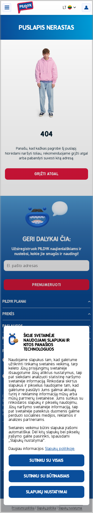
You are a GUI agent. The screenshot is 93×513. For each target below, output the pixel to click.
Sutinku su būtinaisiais (46, 476)
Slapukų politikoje (60, 448)
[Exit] (46, 256)
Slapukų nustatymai (46, 491)
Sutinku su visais (46, 460)
